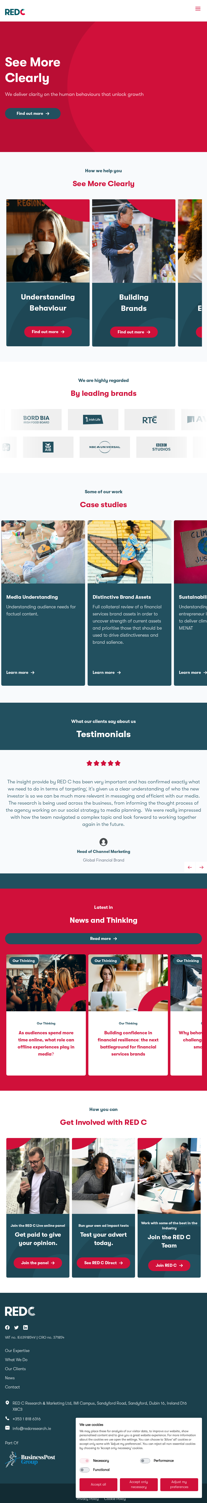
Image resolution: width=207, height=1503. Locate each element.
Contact (12, 1387)
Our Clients (15, 1369)
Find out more (30, 113)
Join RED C (166, 1265)
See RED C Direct (100, 1263)
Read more (100, 938)
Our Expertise (17, 1350)
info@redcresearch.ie (32, 1428)
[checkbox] (85, 1460)
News (10, 1378)
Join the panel (34, 1263)
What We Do (16, 1360)
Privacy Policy (88, 1499)
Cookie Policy (115, 1499)
